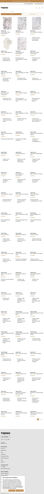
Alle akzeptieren (20, 490)
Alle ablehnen (11, 490)
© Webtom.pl (4, 443)
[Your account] (37, 8)
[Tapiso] (4, 8)
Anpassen (5, 490)
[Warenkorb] (40, 8)
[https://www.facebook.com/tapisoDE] (7, 439)
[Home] (2, 11)
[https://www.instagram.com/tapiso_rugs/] (8, 439)
